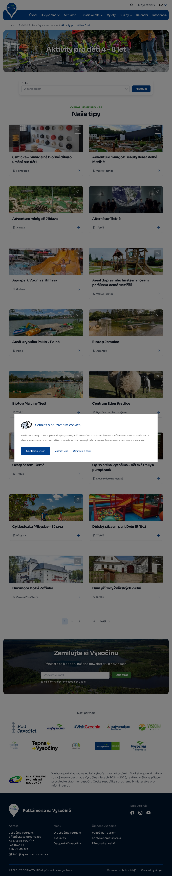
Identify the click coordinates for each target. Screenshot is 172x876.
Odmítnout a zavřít (82, 451)
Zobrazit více (61, 451)
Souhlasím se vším (35, 451)
